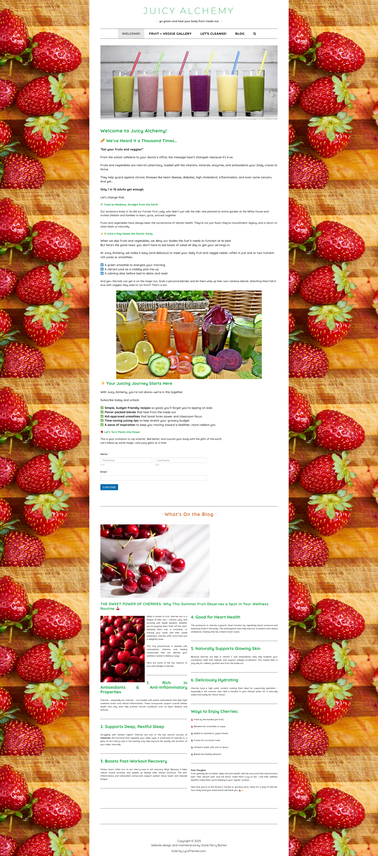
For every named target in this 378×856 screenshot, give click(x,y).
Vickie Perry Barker (214, 845)
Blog (240, 33)
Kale (175, 851)
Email (104, 471)
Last (157, 465)
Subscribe (109, 487)
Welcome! (131, 33)
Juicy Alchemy (189, 10)
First (102, 465)
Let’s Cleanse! (213, 33)
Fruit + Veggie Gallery (170, 33)
